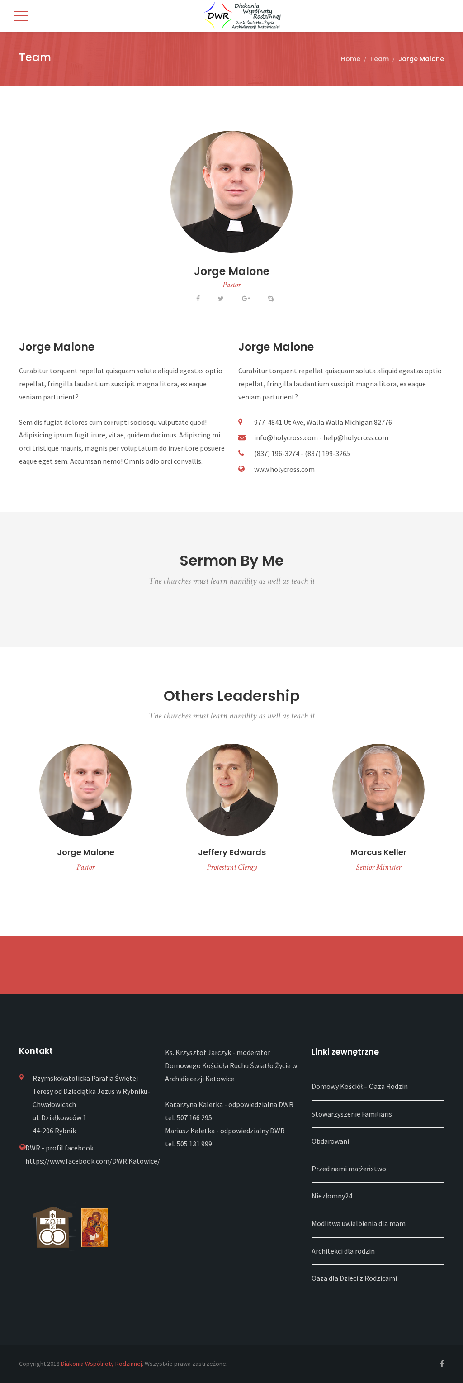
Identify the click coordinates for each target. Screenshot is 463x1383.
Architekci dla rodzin (343, 1250)
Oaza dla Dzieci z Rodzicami (354, 1278)
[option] (85, 817)
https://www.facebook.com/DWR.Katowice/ (92, 1160)
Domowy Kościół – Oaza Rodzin (360, 1086)
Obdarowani (330, 1140)
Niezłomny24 (332, 1195)
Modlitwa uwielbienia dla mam (359, 1223)
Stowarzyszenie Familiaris (352, 1113)
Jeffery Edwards (232, 852)
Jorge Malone (231, 271)
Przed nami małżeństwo (349, 1168)
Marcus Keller (378, 852)
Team (379, 58)
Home (350, 58)
